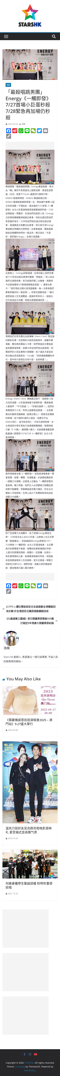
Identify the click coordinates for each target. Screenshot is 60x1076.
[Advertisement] (33, 145)
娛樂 (8, 85)
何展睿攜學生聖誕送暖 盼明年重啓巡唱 (29, 885)
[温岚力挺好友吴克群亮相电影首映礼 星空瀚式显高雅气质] (30, 743)
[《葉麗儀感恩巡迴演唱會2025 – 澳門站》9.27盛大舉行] (30, 688)
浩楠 (23, 124)
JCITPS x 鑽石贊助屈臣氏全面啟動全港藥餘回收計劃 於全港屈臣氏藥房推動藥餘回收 (31, 609)
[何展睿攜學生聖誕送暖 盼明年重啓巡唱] (30, 852)
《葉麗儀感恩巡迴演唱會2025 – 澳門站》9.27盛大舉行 (29, 722)
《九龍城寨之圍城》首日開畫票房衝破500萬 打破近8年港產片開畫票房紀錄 (29, 621)
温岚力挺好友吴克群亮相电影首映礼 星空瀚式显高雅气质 (29, 830)
